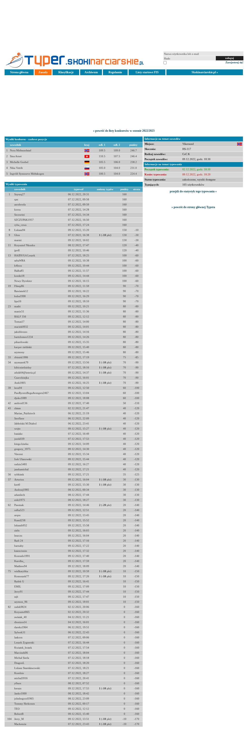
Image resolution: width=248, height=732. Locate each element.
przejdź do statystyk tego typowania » (193, 191)
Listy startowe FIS (147, 72)
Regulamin (115, 72)
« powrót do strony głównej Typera (193, 207)
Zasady (43, 72)
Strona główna (19, 72)
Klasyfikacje (66, 72)
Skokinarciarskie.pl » (205, 72)
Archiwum (91, 72)
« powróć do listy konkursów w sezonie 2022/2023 (124, 130)
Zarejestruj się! (234, 62)
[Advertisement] (124, 25)
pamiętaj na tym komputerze (183, 62)
